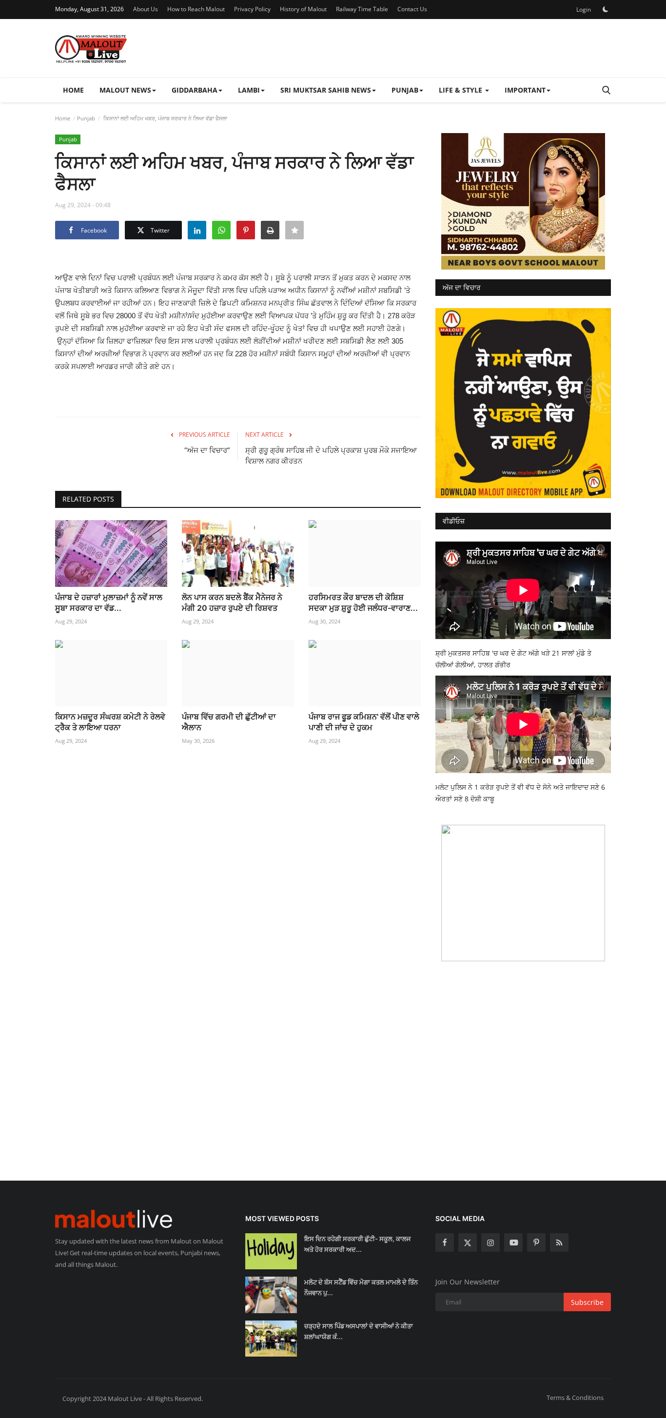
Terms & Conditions (575, 1397)
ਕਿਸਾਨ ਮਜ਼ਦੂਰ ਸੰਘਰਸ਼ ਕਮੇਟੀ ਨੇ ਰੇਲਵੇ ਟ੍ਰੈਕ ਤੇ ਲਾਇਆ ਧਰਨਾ (110, 722)
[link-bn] (523, 201)
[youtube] (513, 1242)
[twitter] (467, 1242)
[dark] (605, 9)
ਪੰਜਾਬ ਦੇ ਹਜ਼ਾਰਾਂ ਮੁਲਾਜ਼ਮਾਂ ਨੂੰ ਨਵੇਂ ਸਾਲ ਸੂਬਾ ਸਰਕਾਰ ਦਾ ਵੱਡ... (108, 602)
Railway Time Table (362, 9)
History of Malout (303, 9)
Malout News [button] (125, 90)
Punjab (86, 118)
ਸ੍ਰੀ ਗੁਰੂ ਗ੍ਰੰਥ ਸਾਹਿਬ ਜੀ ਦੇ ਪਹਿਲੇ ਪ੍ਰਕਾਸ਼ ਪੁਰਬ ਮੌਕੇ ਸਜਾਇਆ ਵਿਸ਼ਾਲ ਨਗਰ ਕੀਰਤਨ (331, 456)
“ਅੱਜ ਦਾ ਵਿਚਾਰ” (207, 450)
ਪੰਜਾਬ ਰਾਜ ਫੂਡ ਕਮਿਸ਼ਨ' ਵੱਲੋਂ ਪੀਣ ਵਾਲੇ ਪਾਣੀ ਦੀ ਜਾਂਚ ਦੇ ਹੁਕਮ (364, 722)
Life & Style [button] (461, 90)
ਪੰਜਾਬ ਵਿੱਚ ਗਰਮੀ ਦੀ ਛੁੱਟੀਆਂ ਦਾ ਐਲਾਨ (229, 722)
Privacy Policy (252, 9)
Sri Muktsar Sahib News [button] (325, 90)
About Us (145, 9)
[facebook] (444, 1242)
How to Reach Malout (196, 9)
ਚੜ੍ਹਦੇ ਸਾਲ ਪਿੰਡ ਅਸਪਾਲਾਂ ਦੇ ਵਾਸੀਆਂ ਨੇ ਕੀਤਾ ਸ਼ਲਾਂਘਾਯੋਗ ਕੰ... (358, 1331)
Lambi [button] (249, 90)
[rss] (559, 1242)
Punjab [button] (405, 90)
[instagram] (490, 1242)
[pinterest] (536, 1242)
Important (525, 90)
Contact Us (412, 9)
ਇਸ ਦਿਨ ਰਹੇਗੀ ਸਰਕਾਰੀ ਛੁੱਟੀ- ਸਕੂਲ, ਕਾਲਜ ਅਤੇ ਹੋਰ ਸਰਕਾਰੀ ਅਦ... (357, 1244)
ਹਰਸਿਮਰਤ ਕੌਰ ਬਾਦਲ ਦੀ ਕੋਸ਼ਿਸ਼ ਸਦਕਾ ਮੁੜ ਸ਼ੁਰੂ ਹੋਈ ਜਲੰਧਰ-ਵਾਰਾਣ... (363, 602)
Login (583, 9)
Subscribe (587, 1302)
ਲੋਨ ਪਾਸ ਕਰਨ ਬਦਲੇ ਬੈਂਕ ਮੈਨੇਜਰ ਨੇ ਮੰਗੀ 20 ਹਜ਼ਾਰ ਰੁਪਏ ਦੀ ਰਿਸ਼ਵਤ (232, 602)
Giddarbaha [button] (194, 90)
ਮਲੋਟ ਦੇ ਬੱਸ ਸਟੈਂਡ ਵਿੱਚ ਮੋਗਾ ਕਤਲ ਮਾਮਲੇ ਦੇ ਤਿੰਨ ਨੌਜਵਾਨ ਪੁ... (361, 1287)
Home (73, 90)
